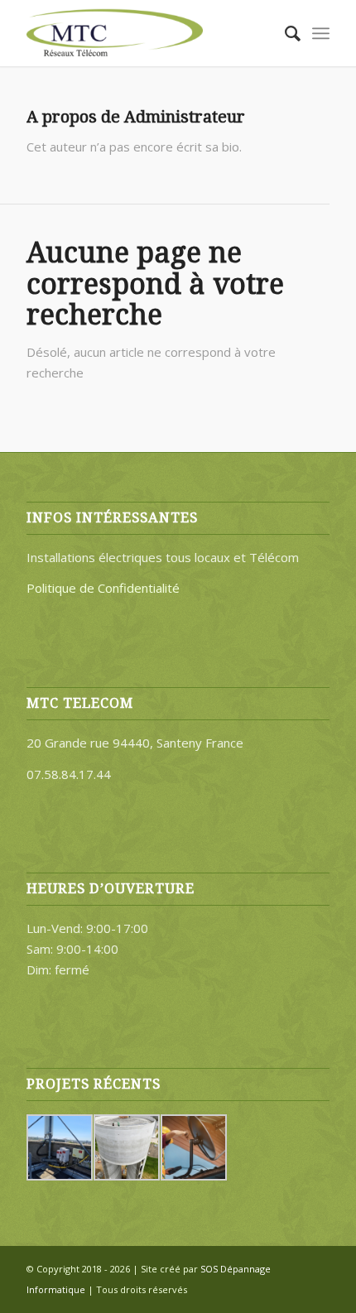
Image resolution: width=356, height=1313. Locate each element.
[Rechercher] (284, 33)
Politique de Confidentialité (103, 588)
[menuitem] (284, 33)
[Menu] (321, 33)
